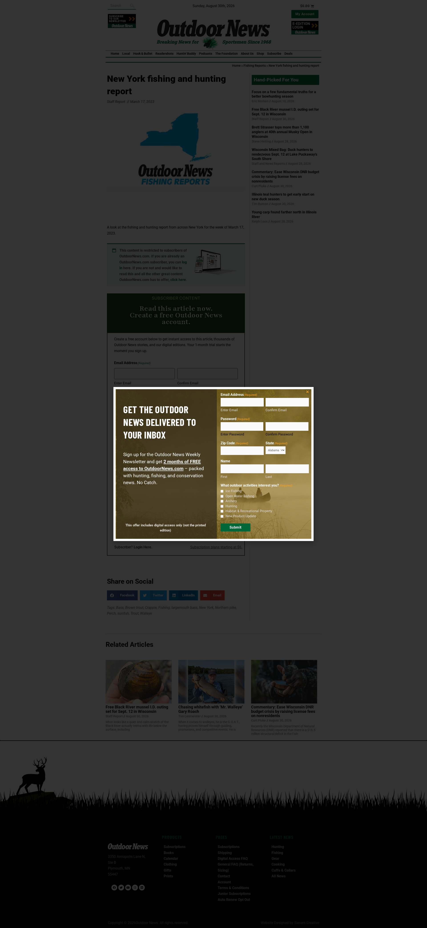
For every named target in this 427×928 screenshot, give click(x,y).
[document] (213, 464)
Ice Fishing (234, 491)
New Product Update (241, 516)
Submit (236, 527)
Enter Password (232, 434)
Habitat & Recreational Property (249, 511)
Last (269, 477)
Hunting (231, 506)
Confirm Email (276, 410)
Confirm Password (279, 434)
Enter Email (229, 410)
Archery (231, 501)
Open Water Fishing (240, 496)
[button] (307, 391)
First (224, 477)
